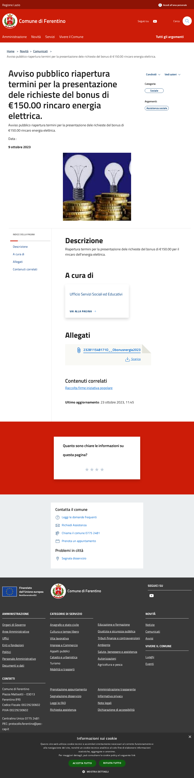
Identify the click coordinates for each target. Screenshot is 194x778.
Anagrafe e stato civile (64, 624)
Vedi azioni (171, 74)
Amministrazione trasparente (117, 689)
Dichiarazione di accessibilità (116, 709)
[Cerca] (187, 20)
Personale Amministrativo (19, 658)
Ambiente (104, 645)
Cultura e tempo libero (64, 631)
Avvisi (149, 638)
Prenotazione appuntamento (68, 689)
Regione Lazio (11, 5)
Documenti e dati (13, 665)
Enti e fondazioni (13, 645)
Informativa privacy (110, 696)
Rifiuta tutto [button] (112, 763)
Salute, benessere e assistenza (117, 651)
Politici (6, 652)
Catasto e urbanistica (63, 657)
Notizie (150, 624)
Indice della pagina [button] (24, 234)
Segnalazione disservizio (65, 696)
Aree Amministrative (15, 631)
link (133, 755)
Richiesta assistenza (63, 709)
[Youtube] (153, 20)
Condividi (151, 74)
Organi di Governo (14, 624)
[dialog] (97, 755)
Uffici (5, 638)
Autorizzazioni (107, 658)
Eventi (150, 664)
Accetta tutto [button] (82, 763)
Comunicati (40, 51)
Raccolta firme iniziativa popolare (89, 387)
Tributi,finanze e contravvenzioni (119, 638)
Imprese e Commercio (64, 645)
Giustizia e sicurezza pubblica (116, 631)
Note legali (105, 703)
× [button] (189, 737)
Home (10, 51)
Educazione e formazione (114, 624)
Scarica (136, 359)
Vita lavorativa (59, 638)
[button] (97, 771)
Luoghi (150, 657)
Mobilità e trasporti (62, 669)
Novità (24, 51)
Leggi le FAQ (58, 703)
